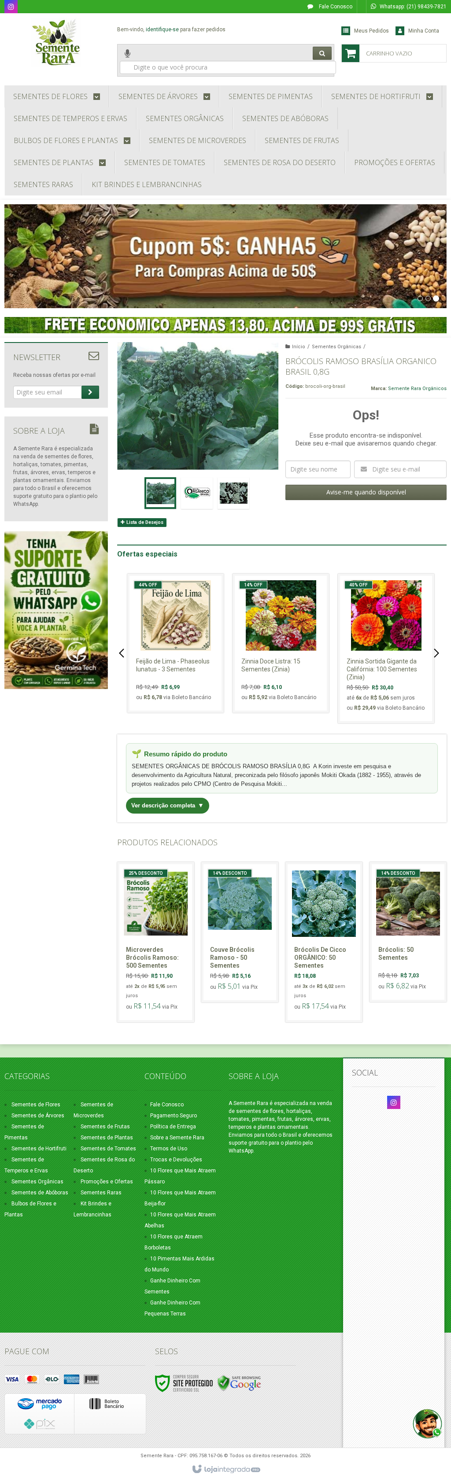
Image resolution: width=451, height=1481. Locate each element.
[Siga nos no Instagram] (11, 7)
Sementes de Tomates (108, 1149)
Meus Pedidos (371, 31)
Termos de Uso (168, 1149)
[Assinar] (90, 392)
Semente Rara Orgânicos (417, 388)
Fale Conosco (335, 7)
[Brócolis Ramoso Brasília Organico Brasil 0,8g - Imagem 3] (233, 493)
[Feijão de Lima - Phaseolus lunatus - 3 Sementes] (175, 643)
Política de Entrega (173, 1127)
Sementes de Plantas (107, 1138)
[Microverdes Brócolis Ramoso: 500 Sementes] (155, 942)
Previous (122, 653)
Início (298, 347)
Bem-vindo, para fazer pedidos (171, 29)
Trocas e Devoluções (176, 1160)
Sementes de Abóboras (39, 1193)
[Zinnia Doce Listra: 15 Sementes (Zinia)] (281, 643)
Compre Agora (180, 671)
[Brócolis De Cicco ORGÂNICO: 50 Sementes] (324, 942)
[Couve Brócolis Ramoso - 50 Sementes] (239, 932)
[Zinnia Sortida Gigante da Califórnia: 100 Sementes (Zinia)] (386, 648)
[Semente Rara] (56, 42)
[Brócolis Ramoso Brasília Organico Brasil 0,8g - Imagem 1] (160, 493)
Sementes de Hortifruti (39, 1149)
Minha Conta (423, 31)
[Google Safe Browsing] (239, 1383)
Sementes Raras (101, 1193)
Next (437, 653)
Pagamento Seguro (173, 1116)
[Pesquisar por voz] (127, 60)
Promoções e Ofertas (107, 1182)
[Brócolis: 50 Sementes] (408, 932)
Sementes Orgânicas (336, 347)
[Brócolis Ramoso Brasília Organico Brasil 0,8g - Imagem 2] (197, 493)
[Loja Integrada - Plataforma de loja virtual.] (225, 1469)
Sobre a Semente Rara (177, 1138)
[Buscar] (322, 53)
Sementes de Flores (35, 1105)
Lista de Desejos (144, 522)
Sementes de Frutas (105, 1127)
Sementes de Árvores (37, 1116)
